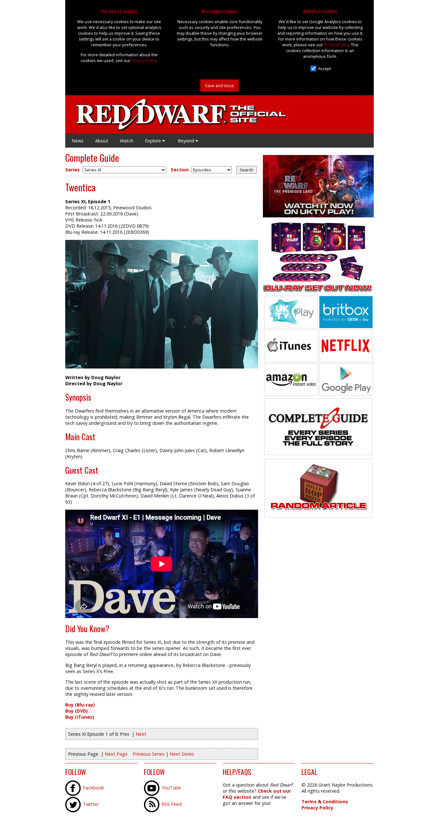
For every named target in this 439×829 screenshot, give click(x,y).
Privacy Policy (144, 60)
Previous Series (149, 754)
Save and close (219, 85)
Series (72, 170)
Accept (324, 68)
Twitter (91, 804)
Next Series (182, 754)
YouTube (171, 788)
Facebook (93, 788)
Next (141, 734)
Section (180, 170)
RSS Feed (172, 804)
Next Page (116, 754)
